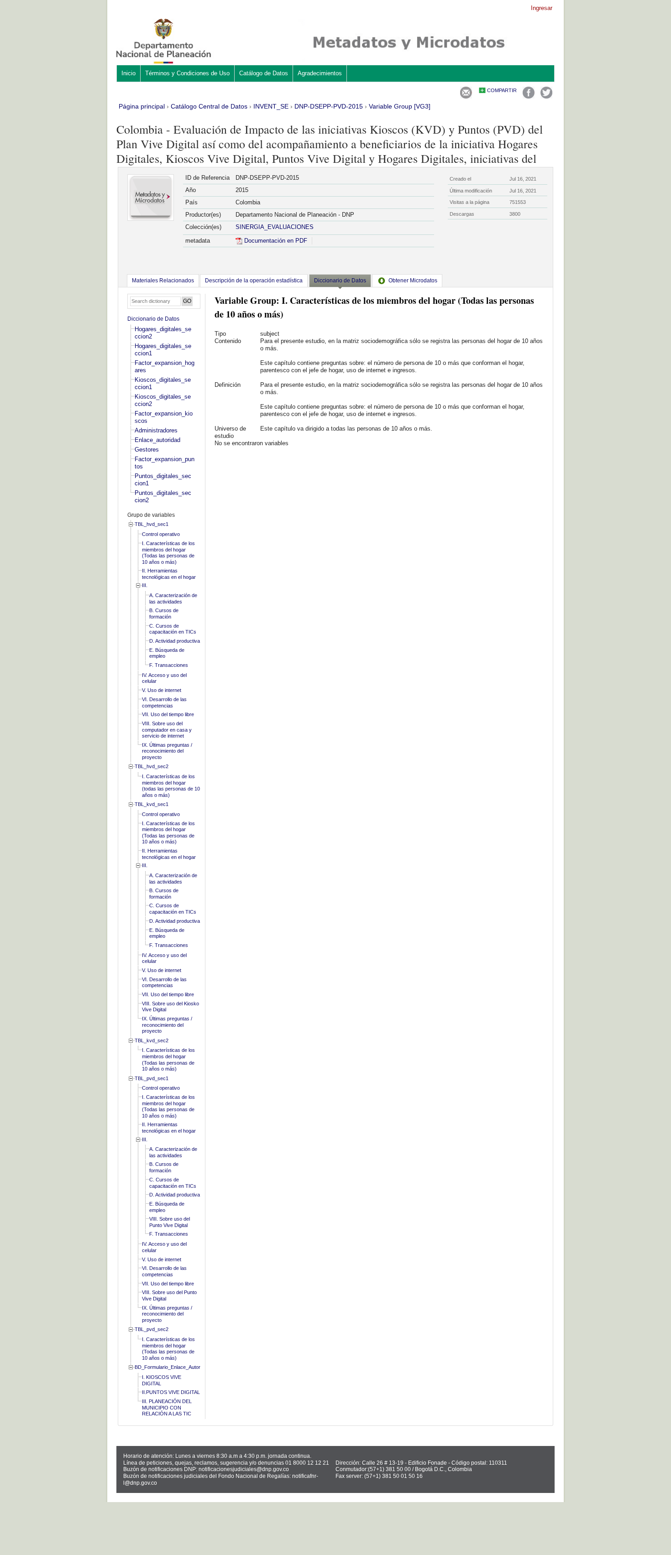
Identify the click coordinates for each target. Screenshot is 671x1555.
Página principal (142, 106)
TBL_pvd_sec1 (151, 1078)
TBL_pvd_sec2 (151, 1329)
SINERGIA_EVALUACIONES (275, 227)
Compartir (502, 90)
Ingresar (541, 8)
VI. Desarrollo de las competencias (164, 702)
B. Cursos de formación (163, 613)
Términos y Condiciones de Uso (187, 73)
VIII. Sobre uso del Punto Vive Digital (169, 1222)
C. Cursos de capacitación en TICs (172, 629)
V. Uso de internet (161, 690)
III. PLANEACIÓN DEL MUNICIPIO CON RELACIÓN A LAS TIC (167, 1407)
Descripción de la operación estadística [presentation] (254, 280)
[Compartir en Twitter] (546, 96)
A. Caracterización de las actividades (173, 598)
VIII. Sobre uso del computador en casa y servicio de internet (167, 729)
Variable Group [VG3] (399, 106)
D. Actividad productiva (174, 641)
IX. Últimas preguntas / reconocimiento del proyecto (167, 751)
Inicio (128, 73)
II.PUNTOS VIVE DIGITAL (171, 1392)
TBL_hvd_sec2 (151, 766)
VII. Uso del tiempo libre (168, 714)
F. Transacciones (168, 665)
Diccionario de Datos (153, 319)
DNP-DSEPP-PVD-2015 (328, 106)
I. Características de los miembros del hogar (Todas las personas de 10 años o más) (168, 553)
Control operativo (161, 534)
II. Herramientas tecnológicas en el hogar (169, 574)
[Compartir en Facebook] (529, 96)
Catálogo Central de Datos (209, 106)
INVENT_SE (270, 106)
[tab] (163, 280)
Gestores (147, 449)
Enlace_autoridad (157, 440)
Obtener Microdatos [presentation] (412, 280)
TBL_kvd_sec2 (151, 1040)
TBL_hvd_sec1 (151, 524)
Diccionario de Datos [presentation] (340, 280)
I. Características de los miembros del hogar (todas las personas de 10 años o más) (171, 786)
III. (144, 585)
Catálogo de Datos (263, 73)
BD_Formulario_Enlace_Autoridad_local (178, 1367)
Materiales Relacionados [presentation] (163, 280)
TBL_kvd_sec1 (151, 804)
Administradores (156, 430)
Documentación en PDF (274, 240)
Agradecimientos (320, 73)
